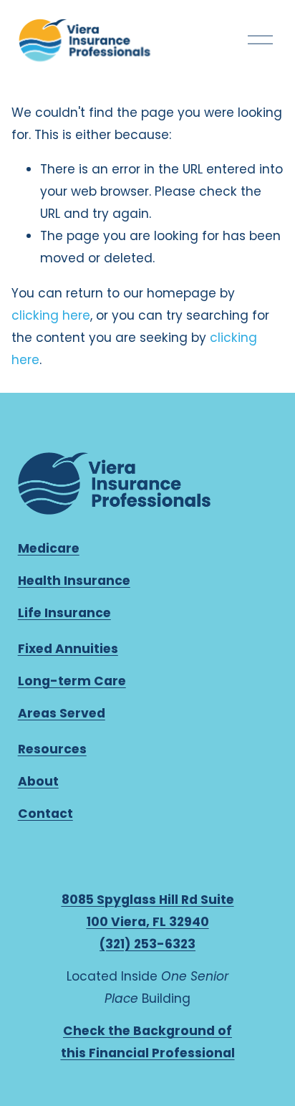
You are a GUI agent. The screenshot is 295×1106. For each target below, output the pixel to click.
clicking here (50, 315)
